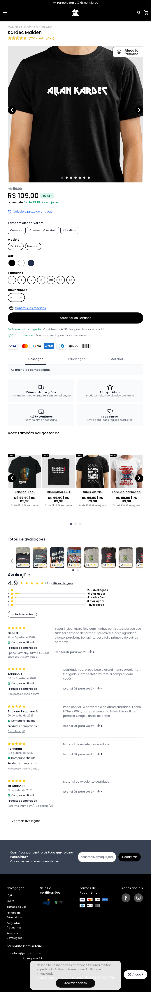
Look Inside (30, 657)
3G (60, 280)
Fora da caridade (126, 492)
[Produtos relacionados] (71, 524)
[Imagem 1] (62, 178)
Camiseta (16, 230)
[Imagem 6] (84, 178)
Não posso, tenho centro (23, 694)
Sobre (10, 901)
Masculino (33, 246)
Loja (9, 895)
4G (70, 280)
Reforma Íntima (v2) (21, 806)
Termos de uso (17, 907)
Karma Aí (35, 653)
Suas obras (92, 492)
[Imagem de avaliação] (73, 570)
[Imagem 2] (67, 178)
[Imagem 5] (80, 178)
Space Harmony (18, 653)
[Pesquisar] (139, 12)
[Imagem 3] (71, 178)
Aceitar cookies (75, 983)
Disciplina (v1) (58, 492)
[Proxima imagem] (139, 110)
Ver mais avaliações (26, 821)
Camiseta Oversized (43, 230)
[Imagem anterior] (12, 110)
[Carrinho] (146, 12)
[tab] (35, 359)
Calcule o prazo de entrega (32, 211)
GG (51, 280)
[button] (5, 12)
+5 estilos (69, 230)
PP (12, 280)
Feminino (15, 246)
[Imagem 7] (89, 178)
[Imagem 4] (75, 178)
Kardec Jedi (25, 492)
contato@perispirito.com (25, 953)
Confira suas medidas (30, 308)
